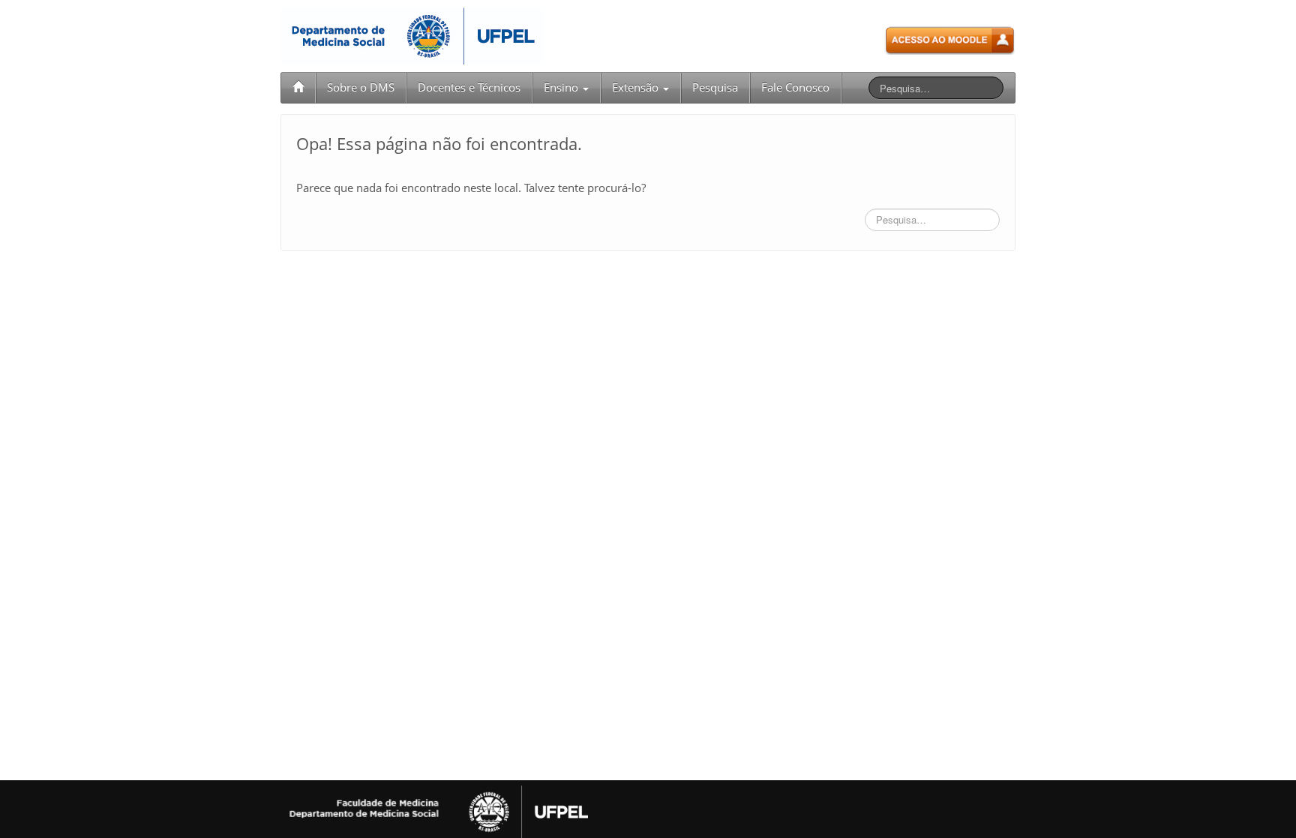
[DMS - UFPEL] (412, 35)
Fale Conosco (795, 87)
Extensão (637, 87)
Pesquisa (715, 87)
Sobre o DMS (360, 87)
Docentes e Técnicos (469, 87)
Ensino (562, 87)
